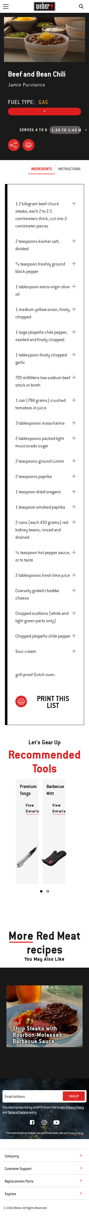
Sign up (74, 1096)
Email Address (15, 1096)
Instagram (44, 1122)
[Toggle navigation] (5, 6)
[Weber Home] (44, 6)
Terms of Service (18, 1112)
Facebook (32, 1122)
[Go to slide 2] (47, 891)
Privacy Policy (75, 1107)
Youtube (56, 1122)
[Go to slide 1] (41, 891)
